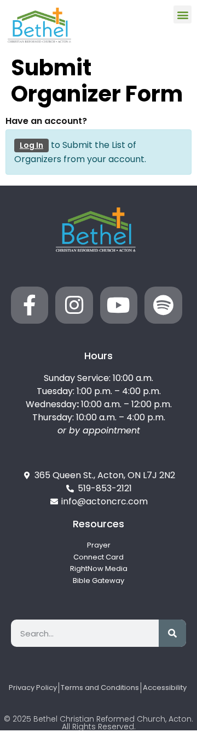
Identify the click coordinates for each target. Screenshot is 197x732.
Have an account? (46, 121)
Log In (31, 145)
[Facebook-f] (29, 305)
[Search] (172, 633)
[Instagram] (73, 305)
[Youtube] (118, 305)
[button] (182, 14)
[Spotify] (163, 305)
